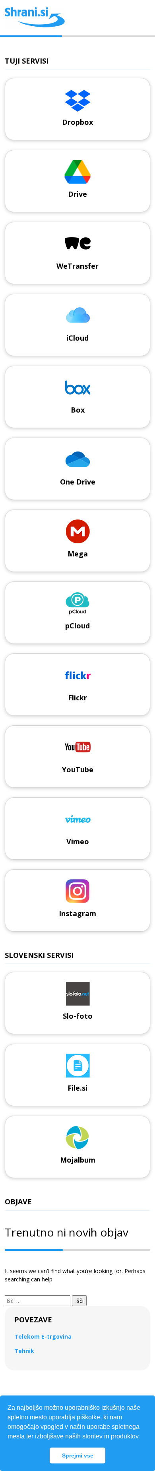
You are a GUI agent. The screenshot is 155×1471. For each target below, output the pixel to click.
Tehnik (24, 1351)
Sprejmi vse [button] (77, 1455)
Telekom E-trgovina (43, 1336)
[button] (142, 1437)
